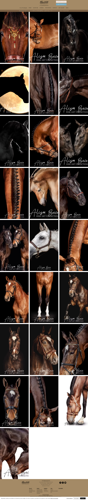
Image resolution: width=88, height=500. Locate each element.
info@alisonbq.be (49, 483)
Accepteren (83, 498)
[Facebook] (60, 483)
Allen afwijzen (76, 498)
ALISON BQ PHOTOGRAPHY (45, 494)
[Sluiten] (86, 498)
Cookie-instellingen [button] (70, 498)
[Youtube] (65, 483)
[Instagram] (63, 483)
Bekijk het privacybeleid (54, 498)
